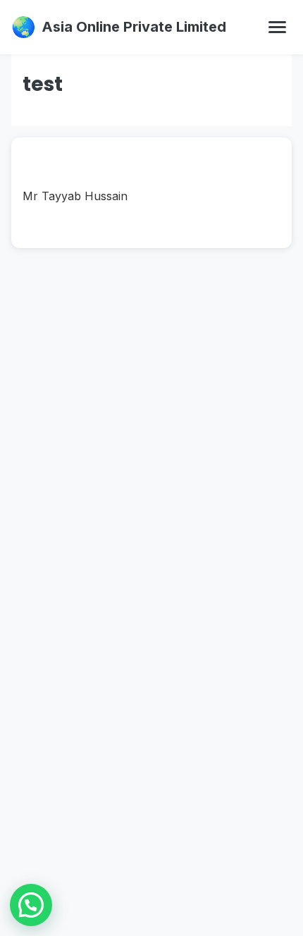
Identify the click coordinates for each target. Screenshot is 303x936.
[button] (31, 905)
